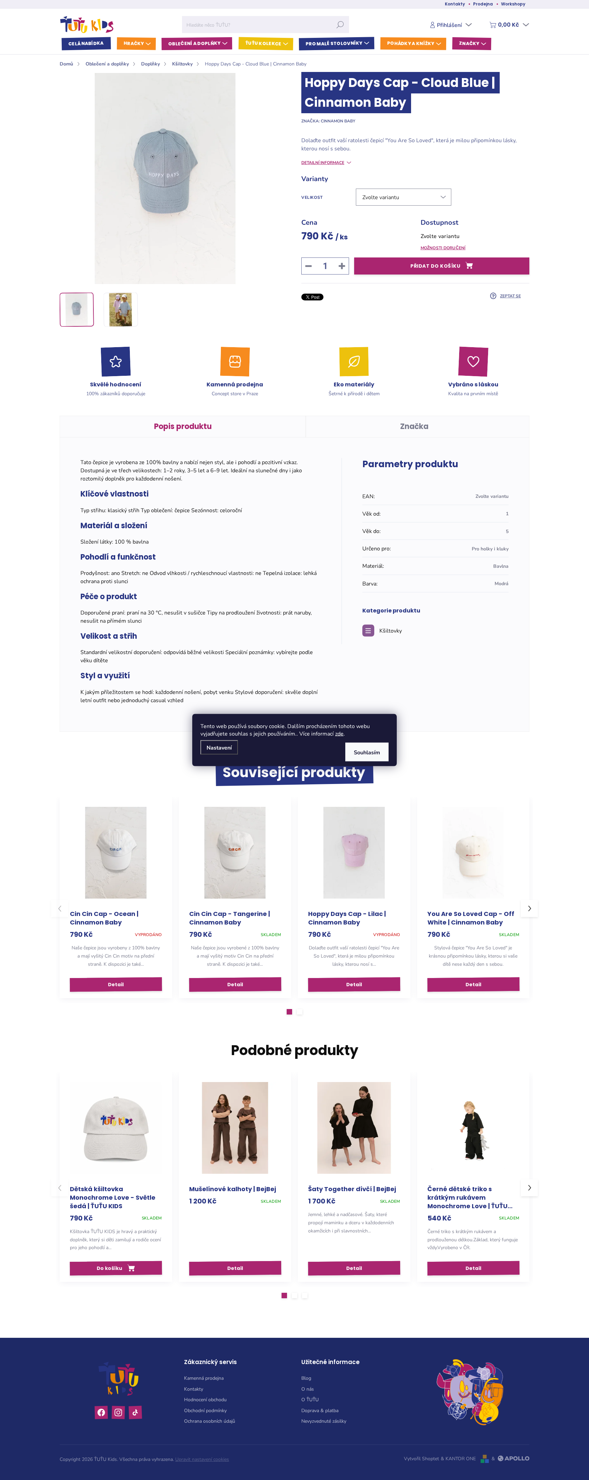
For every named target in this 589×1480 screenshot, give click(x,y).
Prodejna (483, 4)
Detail (116, 984)
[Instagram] (118, 1412)
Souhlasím (367, 752)
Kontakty (455, 4)
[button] (289, 1012)
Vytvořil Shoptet (421, 1458)
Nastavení (219, 747)
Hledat (340, 24)
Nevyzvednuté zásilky (323, 1421)
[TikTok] (135, 1412)
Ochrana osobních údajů (209, 1421)
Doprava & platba (319, 1410)
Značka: (328, 120)
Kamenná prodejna (204, 1378)
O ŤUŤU (310, 1399)
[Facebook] (101, 1412)
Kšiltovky (390, 630)
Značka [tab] (414, 426)
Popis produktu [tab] (183, 426)
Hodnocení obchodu (205, 1399)
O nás (307, 1389)
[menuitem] (86, 43)
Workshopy (513, 4)
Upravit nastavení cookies (202, 1459)
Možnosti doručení (443, 247)
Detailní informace (322, 162)
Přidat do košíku (435, 266)
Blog (306, 1378)
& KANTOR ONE (458, 1458)
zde (339, 733)
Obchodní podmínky (205, 1410)
